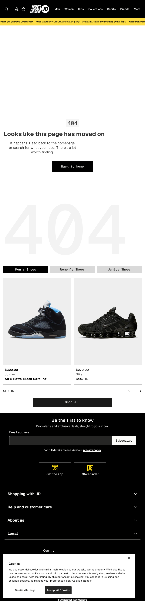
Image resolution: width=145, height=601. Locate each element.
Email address (19, 432)
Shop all (72, 402)
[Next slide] (139, 391)
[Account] (17, 9)
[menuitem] (137, 9)
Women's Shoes (72, 269)
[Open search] (6, 9)
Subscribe (124, 441)
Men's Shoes (25, 269)
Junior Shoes (119, 269)
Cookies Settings (25, 590)
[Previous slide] (130, 391)
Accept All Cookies (58, 590)
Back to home (72, 166)
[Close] (129, 558)
